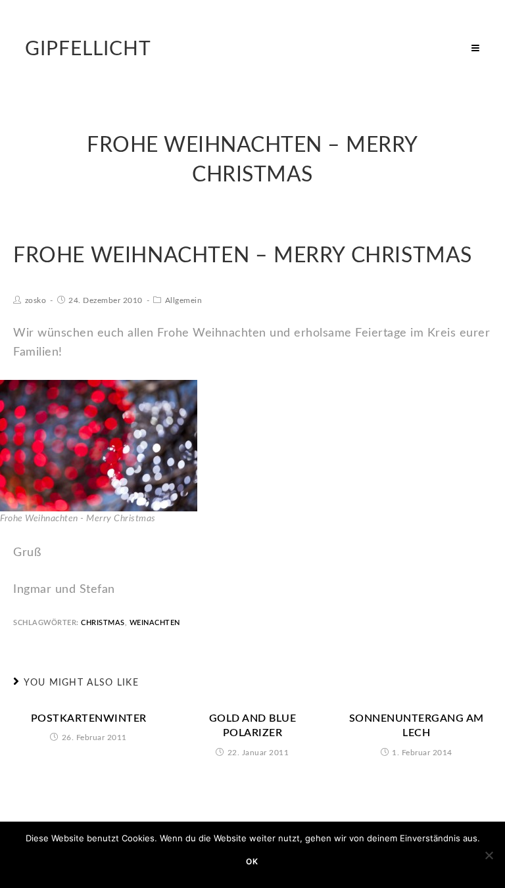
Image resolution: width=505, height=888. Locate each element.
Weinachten (155, 622)
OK (252, 861)
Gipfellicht (88, 49)
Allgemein (184, 300)
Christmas (103, 622)
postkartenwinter (89, 718)
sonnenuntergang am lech (416, 725)
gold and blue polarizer (253, 725)
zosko (36, 300)
